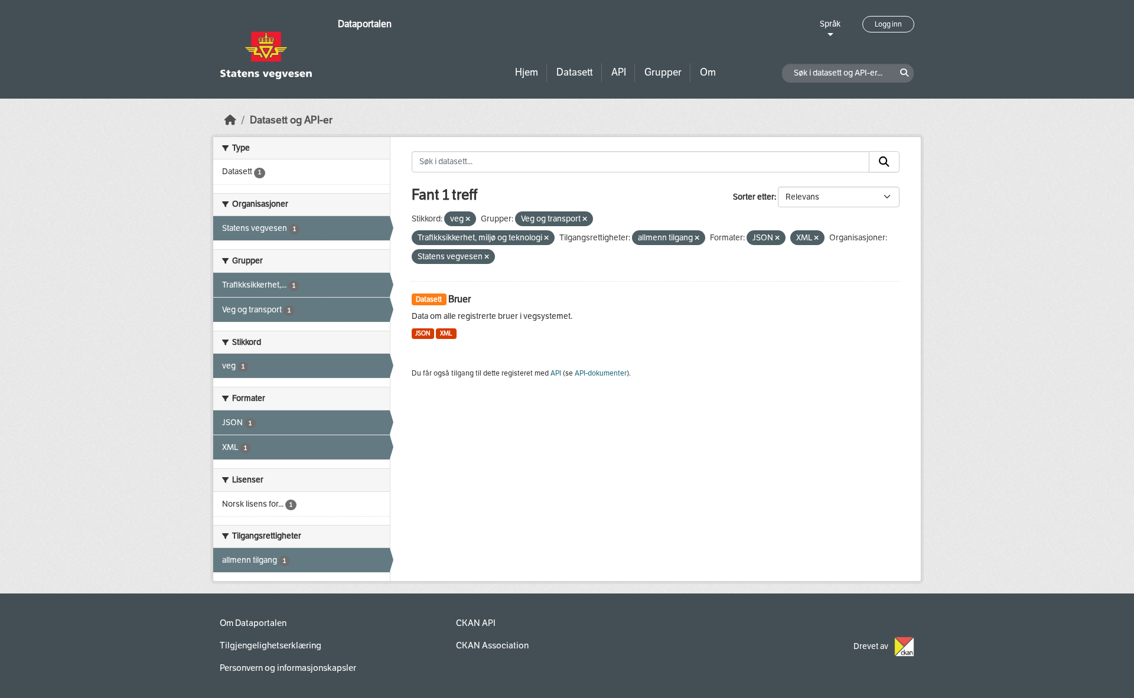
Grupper (663, 72)
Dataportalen (365, 24)
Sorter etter (753, 197)
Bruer (459, 299)
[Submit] (884, 161)
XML (446, 333)
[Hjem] (230, 120)
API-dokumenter (601, 373)
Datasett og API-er (291, 120)
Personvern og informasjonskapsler (288, 668)
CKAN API (476, 623)
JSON (422, 333)
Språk (830, 24)
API (618, 72)
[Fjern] (467, 219)
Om (708, 72)
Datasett (574, 72)
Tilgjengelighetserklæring (270, 645)
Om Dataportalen (253, 623)
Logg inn (888, 24)
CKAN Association (492, 645)
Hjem (526, 72)
